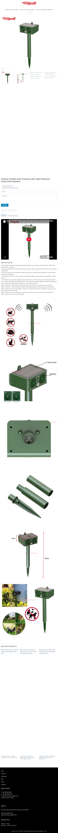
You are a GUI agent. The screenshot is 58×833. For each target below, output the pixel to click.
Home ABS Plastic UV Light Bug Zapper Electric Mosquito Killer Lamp (9, 757)
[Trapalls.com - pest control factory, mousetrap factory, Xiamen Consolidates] (29, 3)
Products (3, 773)
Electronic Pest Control (11, 9)
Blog (2, 779)
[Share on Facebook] (5, 210)
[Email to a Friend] (10, 210)
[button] (2, 3)
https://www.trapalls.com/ (7, 813)
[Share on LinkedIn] (15, 210)
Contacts (3, 784)
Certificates (4, 776)
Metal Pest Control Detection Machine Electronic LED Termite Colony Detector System (27, 757)
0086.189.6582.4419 (7, 186)
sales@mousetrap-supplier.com (10, 187)
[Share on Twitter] (7, 210)
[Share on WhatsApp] (2, 210)
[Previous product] (30, 12)
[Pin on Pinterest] (12, 210)
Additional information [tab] (12, 215)
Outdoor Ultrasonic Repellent (44, 9)
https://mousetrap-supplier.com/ (9, 814)
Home (2, 771)
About (2, 781)
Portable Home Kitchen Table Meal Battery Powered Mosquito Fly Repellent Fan (47, 757)
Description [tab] (3, 215)
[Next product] (27, 12)
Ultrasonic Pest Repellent (27, 9)
